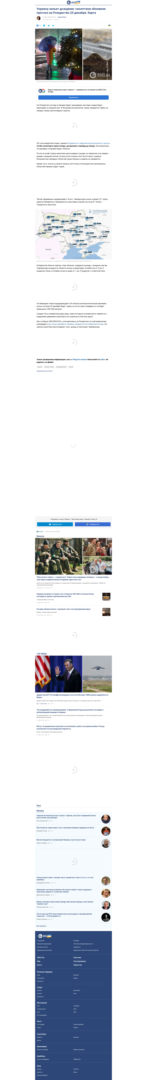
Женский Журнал (42, 1075)
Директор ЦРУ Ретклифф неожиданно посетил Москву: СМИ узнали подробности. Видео (73, 696)
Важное (40, 536)
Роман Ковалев (42, 919)
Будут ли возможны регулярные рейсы (49, 732)
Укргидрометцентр (61, 367)
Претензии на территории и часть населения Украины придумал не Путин (65, 828)
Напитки (76, 1037)
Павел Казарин (42, 843)
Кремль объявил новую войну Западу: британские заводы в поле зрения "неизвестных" (65, 903)
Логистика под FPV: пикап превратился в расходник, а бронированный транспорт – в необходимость (64, 915)
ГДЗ (38, 1006)
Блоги (39, 965)
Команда (76, 940)
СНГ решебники (42, 1015)
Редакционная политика (44, 371)
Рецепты (39, 1037)
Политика (77, 957)
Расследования (80, 961)
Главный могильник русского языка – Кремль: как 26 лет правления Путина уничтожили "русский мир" (66, 817)
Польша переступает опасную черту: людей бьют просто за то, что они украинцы (65, 879)
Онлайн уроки (41, 1009)
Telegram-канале (79, 359)
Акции (39, 1027)
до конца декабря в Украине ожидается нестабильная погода (76, 324)
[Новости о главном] (40, 532)
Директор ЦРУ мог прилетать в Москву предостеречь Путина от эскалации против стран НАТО (69, 701)
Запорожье (40, 978)
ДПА (75, 1009)
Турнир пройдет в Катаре (45, 599)
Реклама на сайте (42, 947)
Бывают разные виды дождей (47, 612)
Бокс (75, 993)
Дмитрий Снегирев (43, 895)
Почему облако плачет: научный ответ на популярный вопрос (64, 609)
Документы (77, 947)
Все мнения (41, 926)
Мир (38, 961)
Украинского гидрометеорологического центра (89, 143)
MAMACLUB (77, 1059)
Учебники (76, 1006)
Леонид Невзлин (42, 907)
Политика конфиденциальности (83, 944)
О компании (40, 940)
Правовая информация (44, 944)
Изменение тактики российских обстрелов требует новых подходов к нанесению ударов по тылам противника (64, 891)
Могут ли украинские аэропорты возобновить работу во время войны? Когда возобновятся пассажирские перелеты (70, 727)
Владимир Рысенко (43, 883)
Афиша (39, 1069)
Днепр (75, 978)
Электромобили (79, 1024)
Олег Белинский (42, 821)
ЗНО (38, 1012)
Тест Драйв (40, 1024)
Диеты (39, 1040)
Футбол (39, 990)
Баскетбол (77, 990)
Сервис (76, 1027)
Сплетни (76, 1069)
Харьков (76, 975)
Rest (39, 805)
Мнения (40, 811)
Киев (38, 975)
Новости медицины (43, 1059)
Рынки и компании (42, 1049)
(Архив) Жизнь (62, 17)
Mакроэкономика (79, 1049)
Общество (78, 965)
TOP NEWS (42, 654)
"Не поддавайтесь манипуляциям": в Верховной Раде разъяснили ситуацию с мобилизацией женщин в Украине (70, 711)
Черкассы (40, 981)
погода (71, 367)
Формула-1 (40, 996)
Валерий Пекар (42, 831)
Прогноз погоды (49, 367)
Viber (103, 359)
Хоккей (39, 993)
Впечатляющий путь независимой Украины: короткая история (61, 840)
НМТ (75, 1012)
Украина (39, 367)
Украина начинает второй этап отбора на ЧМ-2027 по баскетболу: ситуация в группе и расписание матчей (65, 595)
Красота (39, 1072)
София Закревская (49, 17)
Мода (75, 1072)
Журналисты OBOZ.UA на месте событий (86, 950)
